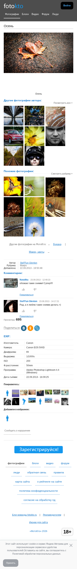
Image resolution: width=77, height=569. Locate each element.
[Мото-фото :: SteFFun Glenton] (34, 165)
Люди (55, 14)
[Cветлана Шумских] (32, 394)
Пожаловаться (26, 295)
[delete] (7, 421)
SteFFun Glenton (28, 263)
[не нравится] (35, 289)
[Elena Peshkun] (65, 394)
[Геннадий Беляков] (32, 402)
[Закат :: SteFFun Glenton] (55, 126)
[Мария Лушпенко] (48, 402)
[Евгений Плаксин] (23, 404)
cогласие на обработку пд (39, 499)
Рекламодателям (52, 515)
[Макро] (34, 216)
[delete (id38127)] (40, 404)
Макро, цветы (36, 252)
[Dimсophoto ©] (15, 396)
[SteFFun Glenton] (11, 311)
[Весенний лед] (13, 236)
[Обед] (34, 196)
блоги (35, 463)
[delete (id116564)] (7, 396)
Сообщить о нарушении (17, 430)
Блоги (25, 14)
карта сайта (22, 481)
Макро (23, 265)
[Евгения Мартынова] (23, 394)
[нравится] (23, 289)
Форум (45, 14)
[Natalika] (11, 287)
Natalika (24, 279)
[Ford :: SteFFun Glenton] (13, 145)
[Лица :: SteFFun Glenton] (55, 145)
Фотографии (12, 14)
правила (59, 472)
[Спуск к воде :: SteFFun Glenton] (34, 125)
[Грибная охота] (55, 196)
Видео (35, 14)
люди (16, 472)
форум (65, 463)
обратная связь (36, 472)
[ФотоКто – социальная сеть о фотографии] (13, 5)
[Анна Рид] (48, 393)
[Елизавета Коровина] (40, 395)
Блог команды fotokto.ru (24, 515)
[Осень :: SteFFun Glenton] (13, 165)
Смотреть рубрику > (62, 173)
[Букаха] (13, 196)
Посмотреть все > (63, 103)
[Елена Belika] (56, 403)
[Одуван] (34, 236)
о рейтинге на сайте (49, 481)
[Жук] (55, 216)
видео (49, 463)
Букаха (57, 244)
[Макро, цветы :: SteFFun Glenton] (34, 145)
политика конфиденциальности (38, 490)
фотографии (16, 463)
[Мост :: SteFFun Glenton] (13, 125)
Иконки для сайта (38, 522)
